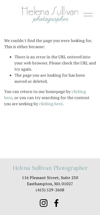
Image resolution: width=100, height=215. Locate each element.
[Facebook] (56, 203)
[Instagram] (43, 203)
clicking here (51, 103)
